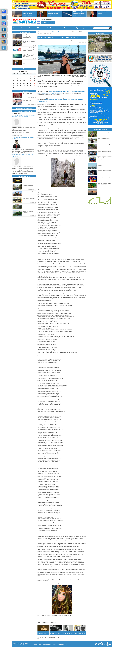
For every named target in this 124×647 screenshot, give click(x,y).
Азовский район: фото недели (104, 170)
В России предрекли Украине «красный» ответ (53, 13)
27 (24, 85)
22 (30, 83)
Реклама (54, 644)
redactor (68, 40)
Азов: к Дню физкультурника (104, 151)
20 (24, 83)
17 (14, 83)
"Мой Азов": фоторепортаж (95, 53)
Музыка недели (81, 28)
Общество (40, 28)
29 (30, 85)
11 (17, 80)
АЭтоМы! (49, 28)
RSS (66, 644)
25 (17, 85)
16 (34, 80)
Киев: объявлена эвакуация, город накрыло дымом (27, 13)
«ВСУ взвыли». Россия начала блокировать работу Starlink (79, 13)
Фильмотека (61, 644)
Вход (51, 19)
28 (27, 85)
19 (20, 83)
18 (17, 83)
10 (14, 80)
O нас (34, 644)
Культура (58, 28)
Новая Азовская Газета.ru (44, 31)
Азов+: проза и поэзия (64, 31)
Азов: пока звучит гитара (103, 131)
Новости (23, 28)
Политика (32, 28)
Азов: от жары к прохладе (104, 189)
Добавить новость (49, 22)
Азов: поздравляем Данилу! (104, 176)
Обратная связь (47, 644)
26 (20, 85)
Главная (16, 28)
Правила (39, 644)
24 (14, 85)
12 (20, 80)
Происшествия (68, 28)
